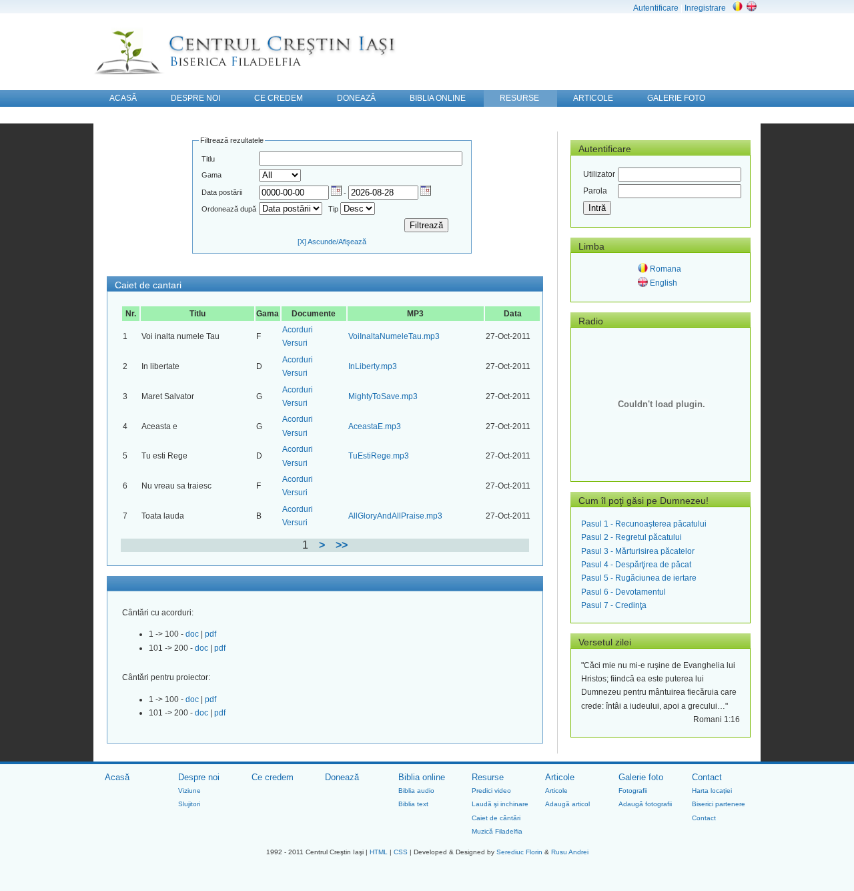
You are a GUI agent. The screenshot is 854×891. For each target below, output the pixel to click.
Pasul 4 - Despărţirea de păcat (636, 564)
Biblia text (413, 804)
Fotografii (632, 790)
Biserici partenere (718, 804)
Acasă (117, 777)
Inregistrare (705, 8)
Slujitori (189, 804)
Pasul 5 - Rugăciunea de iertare (639, 578)
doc (193, 634)
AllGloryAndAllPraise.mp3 (395, 516)
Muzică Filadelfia (497, 831)
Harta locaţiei (712, 790)
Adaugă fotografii (645, 804)
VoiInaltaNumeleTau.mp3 (394, 336)
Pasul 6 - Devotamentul (623, 592)
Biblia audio (416, 790)
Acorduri (297, 329)
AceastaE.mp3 (374, 426)
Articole (559, 777)
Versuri (295, 343)
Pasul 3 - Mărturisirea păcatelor (638, 551)
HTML (379, 852)
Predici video (491, 790)
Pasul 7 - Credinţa (614, 605)
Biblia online (421, 777)
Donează (342, 777)
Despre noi (199, 777)
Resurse (488, 777)
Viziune (189, 790)
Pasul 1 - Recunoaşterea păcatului (644, 524)
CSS (401, 852)
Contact (707, 777)
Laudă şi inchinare (500, 804)
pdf (210, 634)
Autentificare (656, 8)
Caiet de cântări (496, 818)
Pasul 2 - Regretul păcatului (631, 537)
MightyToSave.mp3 (383, 396)
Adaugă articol (567, 804)
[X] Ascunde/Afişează (332, 242)
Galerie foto (640, 777)
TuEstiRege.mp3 (378, 456)
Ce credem (273, 777)
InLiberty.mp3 (372, 366)
